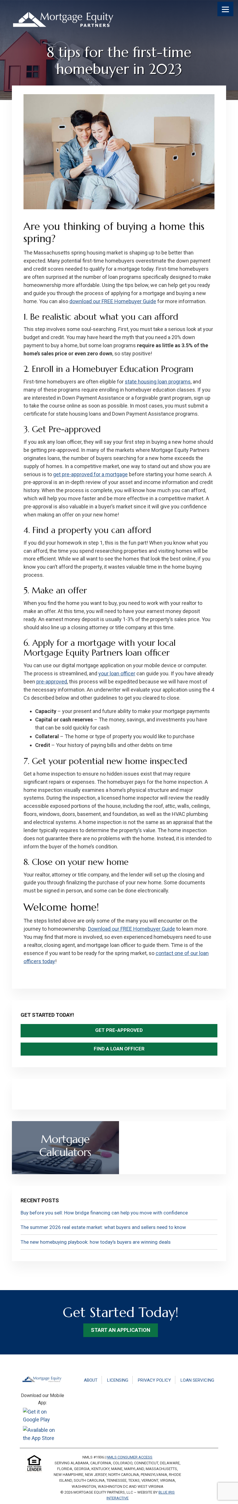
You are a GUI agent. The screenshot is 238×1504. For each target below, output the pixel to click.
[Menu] (225, 9)
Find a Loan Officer (119, 1049)
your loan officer (116, 673)
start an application (120, 1330)
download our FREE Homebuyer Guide (112, 301)
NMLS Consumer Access (129, 1457)
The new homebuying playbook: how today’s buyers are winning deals (96, 1242)
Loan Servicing (197, 1380)
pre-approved (51, 682)
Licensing (117, 1380)
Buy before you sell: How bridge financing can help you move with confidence (104, 1213)
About (91, 1380)
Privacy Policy (154, 1380)
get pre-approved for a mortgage (90, 474)
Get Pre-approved (119, 1030)
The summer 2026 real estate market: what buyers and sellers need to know (103, 1227)
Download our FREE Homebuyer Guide (131, 929)
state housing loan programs (158, 382)
